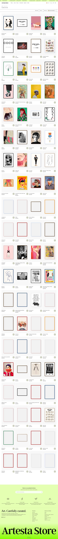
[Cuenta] (52, 3)
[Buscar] (50, 3)
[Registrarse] (41, 492)
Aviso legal (33, 512)
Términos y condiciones (35, 514)
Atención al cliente (34, 515)
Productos (46, 516)
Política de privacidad (34, 513)
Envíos (45, 513)
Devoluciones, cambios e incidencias (49, 514)
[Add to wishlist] (13, 34)
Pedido (45, 512)
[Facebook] (2, 517)
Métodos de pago (47, 515)
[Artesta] (6, 3)
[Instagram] (3, 517)
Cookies (33, 516)
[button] (41, 10)
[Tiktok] (4, 517)
